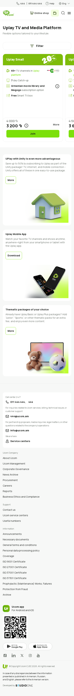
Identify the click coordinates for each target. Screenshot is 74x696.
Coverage (8, 556)
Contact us (9, 509)
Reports (7, 491)
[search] (63, 13)
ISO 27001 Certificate (15, 567)
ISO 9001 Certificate (14, 561)
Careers (7, 485)
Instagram (30, 655)
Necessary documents (16, 539)
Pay (55, 13)
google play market (15, 646)
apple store (40, 646)
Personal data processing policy (21, 550)
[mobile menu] (69, 13)
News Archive (10, 474)
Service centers (20, 441)
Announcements (12, 534)
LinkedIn (13, 655)
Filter (40, 46)
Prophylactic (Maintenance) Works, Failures (27, 583)
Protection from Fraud (15, 589)
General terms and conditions (20, 545)
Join (32, 133)
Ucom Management (14, 463)
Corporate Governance (16, 469)
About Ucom (10, 458)
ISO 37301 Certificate (15, 578)
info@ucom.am (19, 430)
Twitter (22, 655)
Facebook (5, 655)
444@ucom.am (19, 416)
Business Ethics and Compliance (21, 496)
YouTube (38, 655)
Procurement (10, 480)
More (11, 180)
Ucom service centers (15, 515)
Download (14, 255)
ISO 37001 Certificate (15, 572)
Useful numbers (12, 520)
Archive (7, 594)
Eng (64, 3)
